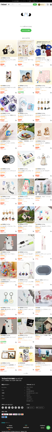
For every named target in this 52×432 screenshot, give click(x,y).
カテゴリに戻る (26, 30)
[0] (48, 4)
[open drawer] (8, 4)
